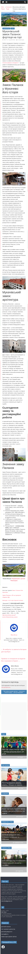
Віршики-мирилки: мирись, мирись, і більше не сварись (12, 784)
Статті (12, 28)
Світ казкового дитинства (8, 929)
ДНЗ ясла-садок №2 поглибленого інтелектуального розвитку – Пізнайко (14, 863)
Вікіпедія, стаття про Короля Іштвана (12, 600)
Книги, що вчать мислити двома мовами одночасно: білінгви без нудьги (13, 811)
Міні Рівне (3, 912)
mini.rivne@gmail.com (6, 901)
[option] (14, 746)
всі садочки (20, 871)
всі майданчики (19, 842)
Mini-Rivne (13, 40)
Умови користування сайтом (8, 936)
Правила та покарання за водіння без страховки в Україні (13, 660)
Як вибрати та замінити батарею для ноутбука (14, 650)
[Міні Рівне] (3, 2)
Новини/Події (6, 28)
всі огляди (20, 816)
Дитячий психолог (6, 926)
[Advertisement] (14, 716)
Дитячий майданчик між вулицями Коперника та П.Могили (11, 837)
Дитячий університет (6, 931)
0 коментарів (21, 40)
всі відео (21, 757)
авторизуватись (5, 687)
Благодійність (4, 934)
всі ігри (21, 788)
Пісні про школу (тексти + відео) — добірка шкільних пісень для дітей (13, 751)
